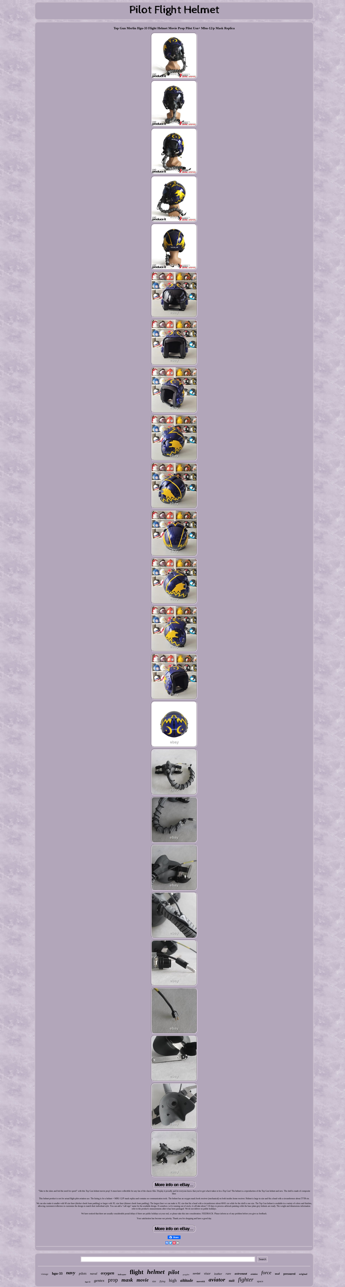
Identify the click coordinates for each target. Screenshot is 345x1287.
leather (218, 1273)
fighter (245, 1279)
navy (70, 1272)
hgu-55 (87, 1282)
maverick (201, 1281)
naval (93, 1273)
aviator (217, 1279)
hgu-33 (57, 1273)
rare (228, 1273)
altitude (186, 1280)
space (260, 1281)
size (154, 1281)
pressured (289, 1273)
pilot (173, 1272)
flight (136, 1272)
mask (127, 1280)
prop (113, 1280)
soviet (196, 1273)
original (303, 1274)
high (173, 1280)
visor (207, 1273)
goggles (186, 1274)
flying (162, 1281)
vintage (44, 1274)
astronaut (241, 1273)
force (266, 1272)
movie (143, 1280)
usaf (277, 1274)
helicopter (122, 1274)
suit (231, 1280)
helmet (156, 1271)
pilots (82, 1273)
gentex (99, 1280)
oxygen (107, 1272)
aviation (254, 1274)
